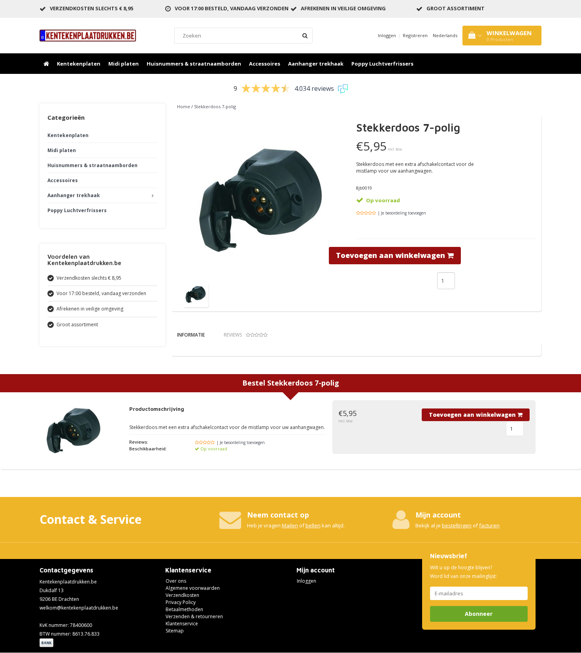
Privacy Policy (181, 602)
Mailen (290, 525)
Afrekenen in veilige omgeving (343, 8)
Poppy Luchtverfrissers (382, 63)
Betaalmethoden (184, 609)
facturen (489, 525)
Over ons (176, 581)
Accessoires (264, 63)
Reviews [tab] (233, 334)
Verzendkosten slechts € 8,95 (91, 8)
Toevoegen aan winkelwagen (391, 255)
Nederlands (445, 35)
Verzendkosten (182, 595)
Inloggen (387, 35)
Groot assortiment (455, 8)
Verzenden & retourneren (194, 616)
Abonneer (478, 613)
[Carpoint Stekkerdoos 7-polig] (196, 294)
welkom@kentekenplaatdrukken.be (79, 607)
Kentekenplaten (78, 63)
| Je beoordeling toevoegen (402, 213)
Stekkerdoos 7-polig (215, 106)
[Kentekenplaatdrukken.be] (88, 35)
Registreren (415, 35)
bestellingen (457, 525)
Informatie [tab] (191, 334)
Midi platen (123, 63)
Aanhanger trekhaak (315, 63)
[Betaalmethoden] (47, 643)
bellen (313, 525)
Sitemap (175, 630)
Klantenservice (182, 623)
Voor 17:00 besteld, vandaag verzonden (232, 8)
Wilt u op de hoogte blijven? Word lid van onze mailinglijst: (463, 572)
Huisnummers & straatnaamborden (194, 63)
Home (183, 106)
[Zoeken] (305, 35)
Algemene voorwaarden (193, 588)
